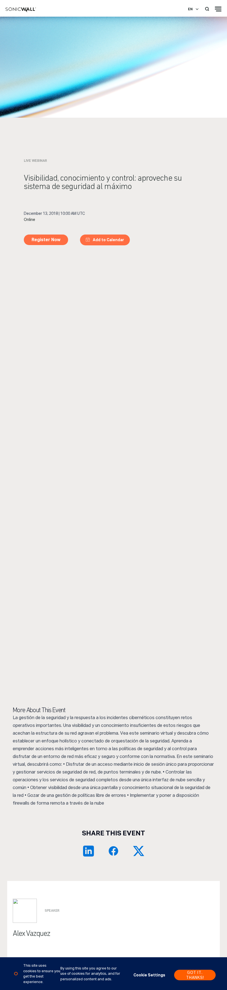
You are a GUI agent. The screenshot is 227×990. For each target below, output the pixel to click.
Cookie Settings (149, 975)
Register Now (46, 239)
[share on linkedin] (88, 851)
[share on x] (138, 851)
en (190, 9)
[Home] (21, 9)
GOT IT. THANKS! (195, 975)
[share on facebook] (113, 851)
